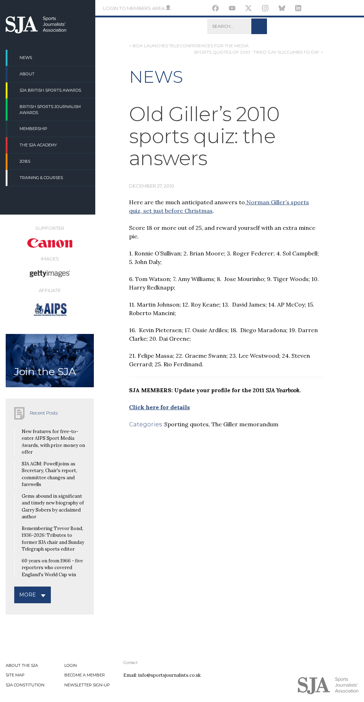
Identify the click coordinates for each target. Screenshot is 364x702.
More (27, 595)
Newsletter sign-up (87, 684)
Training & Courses (41, 177)
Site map (15, 675)
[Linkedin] (298, 9)
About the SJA (22, 665)
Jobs (25, 161)
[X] (248, 9)
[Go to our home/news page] (36, 31)
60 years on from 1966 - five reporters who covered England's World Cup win (52, 568)
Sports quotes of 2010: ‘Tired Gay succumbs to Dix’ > (258, 52)
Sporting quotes (186, 424)
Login (70, 665)
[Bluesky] (281, 9)
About (27, 73)
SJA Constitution (25, 684)
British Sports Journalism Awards (50, 109)
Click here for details (159, 407)
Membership (33, 128)
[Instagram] (265, 9)
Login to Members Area (134, 8)
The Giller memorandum (245, 424)
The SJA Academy (38, 144)
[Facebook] (215, 9)
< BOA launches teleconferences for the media (189, 45)
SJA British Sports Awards (50, 90)
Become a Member (84, 675)
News (26, 57)
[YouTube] (232, 9)
